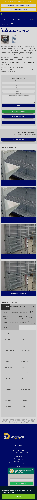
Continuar (18, 496)
